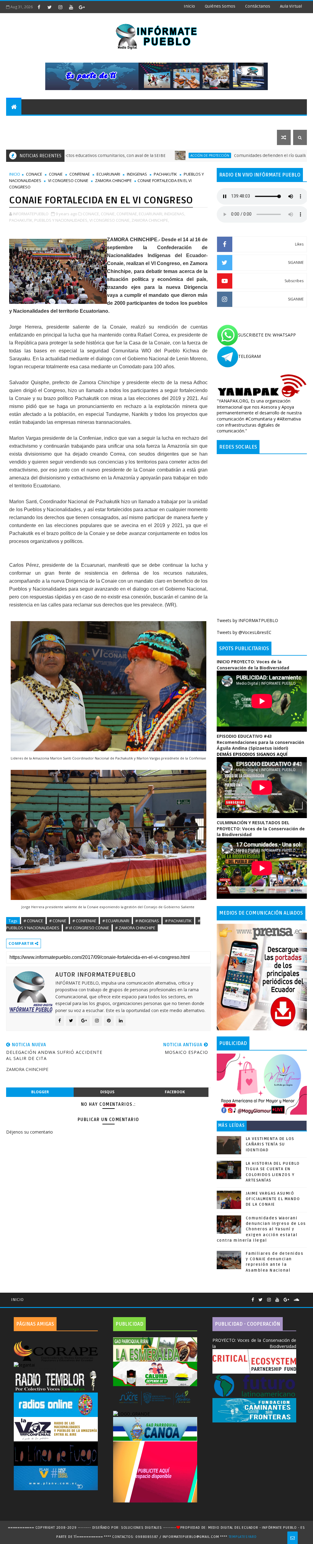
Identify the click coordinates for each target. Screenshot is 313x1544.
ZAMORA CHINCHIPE (113, 180)
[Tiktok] (303, 1297)
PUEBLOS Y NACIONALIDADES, (61, 220)
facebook (175, 1091)
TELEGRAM (249, 356)
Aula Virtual (291, 6)
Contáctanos (257, 6)
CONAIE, (108, 214)
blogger (40, 1091)
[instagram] (60, 7)
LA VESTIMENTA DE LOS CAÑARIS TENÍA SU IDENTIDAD (270, 1144)
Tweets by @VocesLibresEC (244, 632)
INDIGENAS (137, 174)
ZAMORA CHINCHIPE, (150, 220)
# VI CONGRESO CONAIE (87, 927)
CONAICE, (91, 214)
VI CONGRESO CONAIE (68, 180)
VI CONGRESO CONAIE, (110, 220)
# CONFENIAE (84, 920)
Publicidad (243, 122)
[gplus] (81, 7)
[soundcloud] (296, 1299)
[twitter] (49, 7)
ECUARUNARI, (151, 214)
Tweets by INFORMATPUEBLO (247, 620)
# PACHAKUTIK (178, 920)
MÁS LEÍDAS (231, 1125)
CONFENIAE (79, 174)
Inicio (189, 6)
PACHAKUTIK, (21, 220)
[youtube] (70, 7)
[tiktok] (92, 7)
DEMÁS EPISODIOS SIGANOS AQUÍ (252, 754)
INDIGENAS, (174, 214)
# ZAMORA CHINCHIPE (135, 927)
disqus (107, 1091)
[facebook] (38, 7)
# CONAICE (33, 920)
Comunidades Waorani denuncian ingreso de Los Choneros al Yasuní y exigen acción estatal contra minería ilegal (261, 1229)
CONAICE (34, 174)
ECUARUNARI (108, 174)
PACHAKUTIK (165, 174)
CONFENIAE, (127, 214)
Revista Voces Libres (79, 122)
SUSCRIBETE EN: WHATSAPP (267, 335)
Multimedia (23, 137)
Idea (42, 122)
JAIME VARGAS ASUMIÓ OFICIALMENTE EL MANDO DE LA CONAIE (273, 1199)
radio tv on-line (161, 122)
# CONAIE (57, 920)
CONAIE (56, 174)
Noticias (20, 122)
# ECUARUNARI (115, 920)
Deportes (123, 122)
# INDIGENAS (147, 920)
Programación (205, 122)
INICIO (14, 174)
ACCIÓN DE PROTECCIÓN (162, 155)
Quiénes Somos (220, 6)
